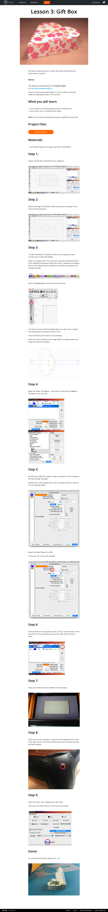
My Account (96, 2)
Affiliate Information (86, 910)
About (75, 910)
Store (47, 2)
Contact (68, 910)
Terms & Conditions (100, 910)
